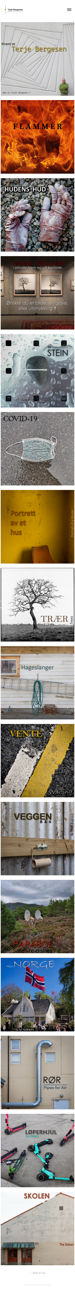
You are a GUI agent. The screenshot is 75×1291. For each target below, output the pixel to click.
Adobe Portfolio (43, 1284)
